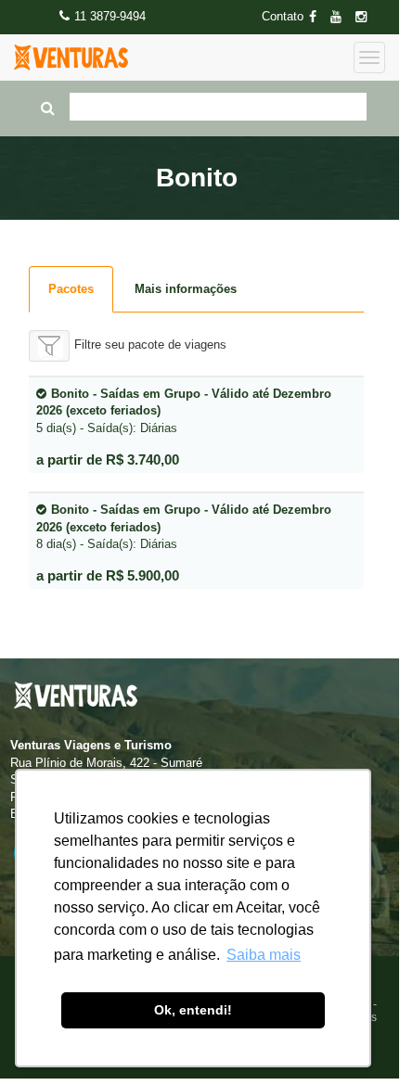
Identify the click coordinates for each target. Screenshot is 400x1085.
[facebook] (318, 17)
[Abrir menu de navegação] (369, 57)
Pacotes (71, 289)
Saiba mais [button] (263, 955)
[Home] (71, 57)
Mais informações (186, 289)
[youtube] (341, 17)
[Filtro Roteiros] (49, 346)
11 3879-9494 (110, 16)
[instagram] (366, 17)
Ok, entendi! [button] (193, 1009)
